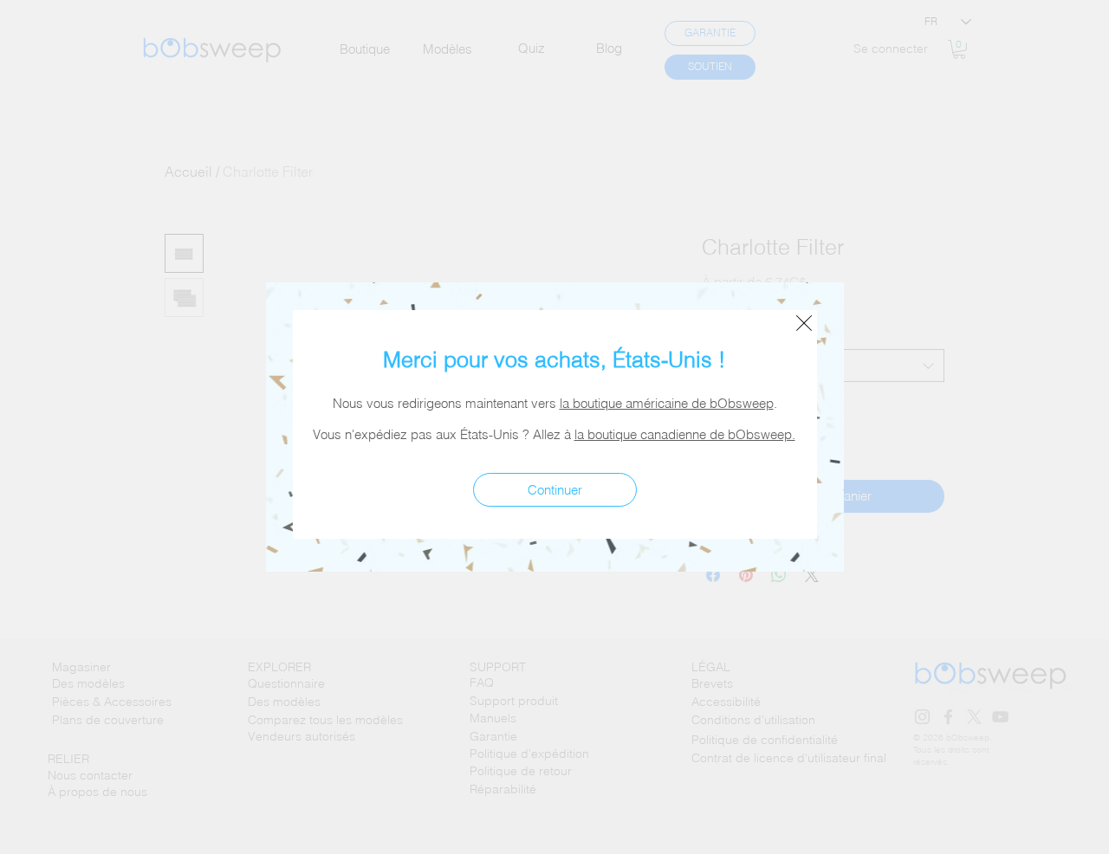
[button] (804, 323)
